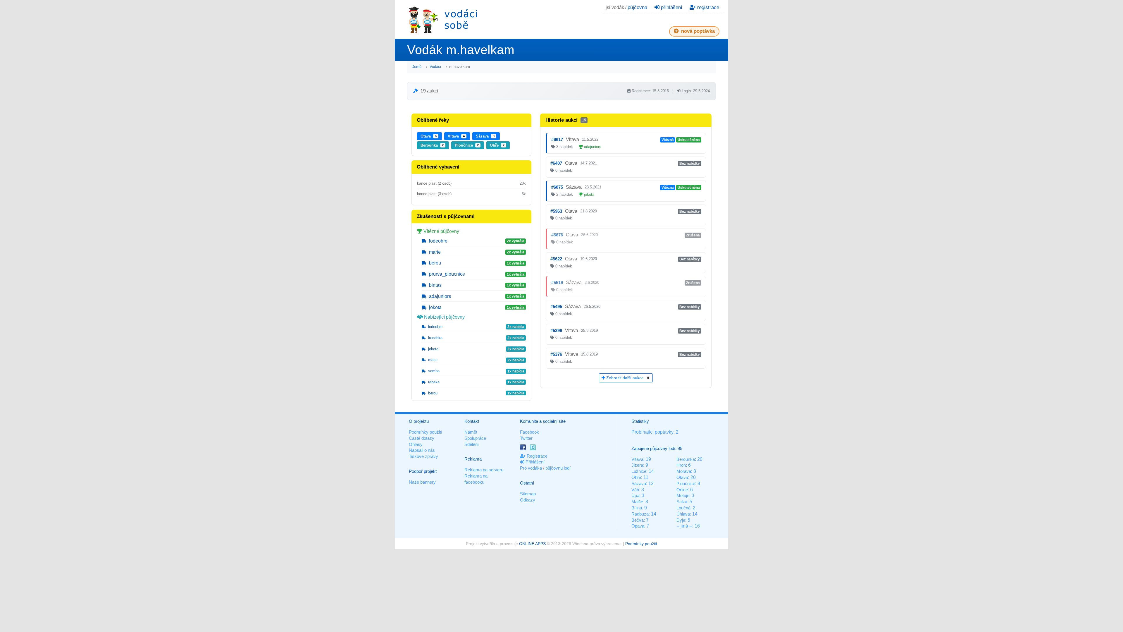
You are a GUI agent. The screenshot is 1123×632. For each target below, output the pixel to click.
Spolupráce (475, 438)
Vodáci (435, 66)
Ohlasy (416, 444)
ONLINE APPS (532, 543)
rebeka (433, 382)
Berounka (432, 145)
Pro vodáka (531, 468)
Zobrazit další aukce (627, 377)
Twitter (526, 438)
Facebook (529, 432)
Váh (635, 489)
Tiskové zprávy (423, 456)
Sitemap (528, 493)
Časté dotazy (421, 438)
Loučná (683, 507)
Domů (416, 66)
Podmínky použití (425, 432)
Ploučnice (467, 145)
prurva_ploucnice (446, 274)
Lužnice (638, 471)
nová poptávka (697, 31)
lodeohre (437, 240)
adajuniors (439, 296)
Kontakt (471, 421)
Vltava (456, 136)
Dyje (680, 520)
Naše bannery (422, 482)
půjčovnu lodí (558, 468)
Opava (637, 525)
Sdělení (471, 444)
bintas (435, 285)
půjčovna (637, 7)
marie (434, 252)
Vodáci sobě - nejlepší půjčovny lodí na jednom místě (443, 19)
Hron (681, 465)
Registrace (536, 456)
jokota (435, 307)
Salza (681, 501)
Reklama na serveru (483, 469)
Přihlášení (534, 461)
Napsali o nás (422, 450)
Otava (429, 136)
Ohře (497, 145)
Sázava (485, 136)
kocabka (434, 338)
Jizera (637, 465)
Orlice (682, 489)
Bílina (636, 507)
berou (434, 262)
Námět (470, 432)
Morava (683, 471)
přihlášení (670, 7)
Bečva (637, 520)
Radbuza (640, 513)
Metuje (682, 495)
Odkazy (527, 499)
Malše (637, 501)
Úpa (635, 495)
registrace (707, 7)
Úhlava (683, 513)
